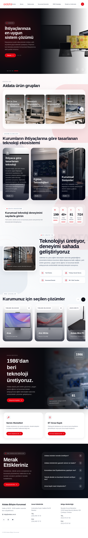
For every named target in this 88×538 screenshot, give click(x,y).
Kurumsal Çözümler (43, 4)
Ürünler (14, 4)
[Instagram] (8, 519)
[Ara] (82, 4)
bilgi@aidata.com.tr (10, 514)
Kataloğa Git (11, 55)
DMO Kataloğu (57, 4)
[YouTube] (12, 519)
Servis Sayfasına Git (13, 433)
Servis (21, 4)
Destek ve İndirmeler (70, 4)
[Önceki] (78, 69)
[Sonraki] (83, 69)
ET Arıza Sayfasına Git (56, 433)
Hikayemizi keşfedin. (14, 400)
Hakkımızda (30, 4)
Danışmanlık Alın (10, 484)
